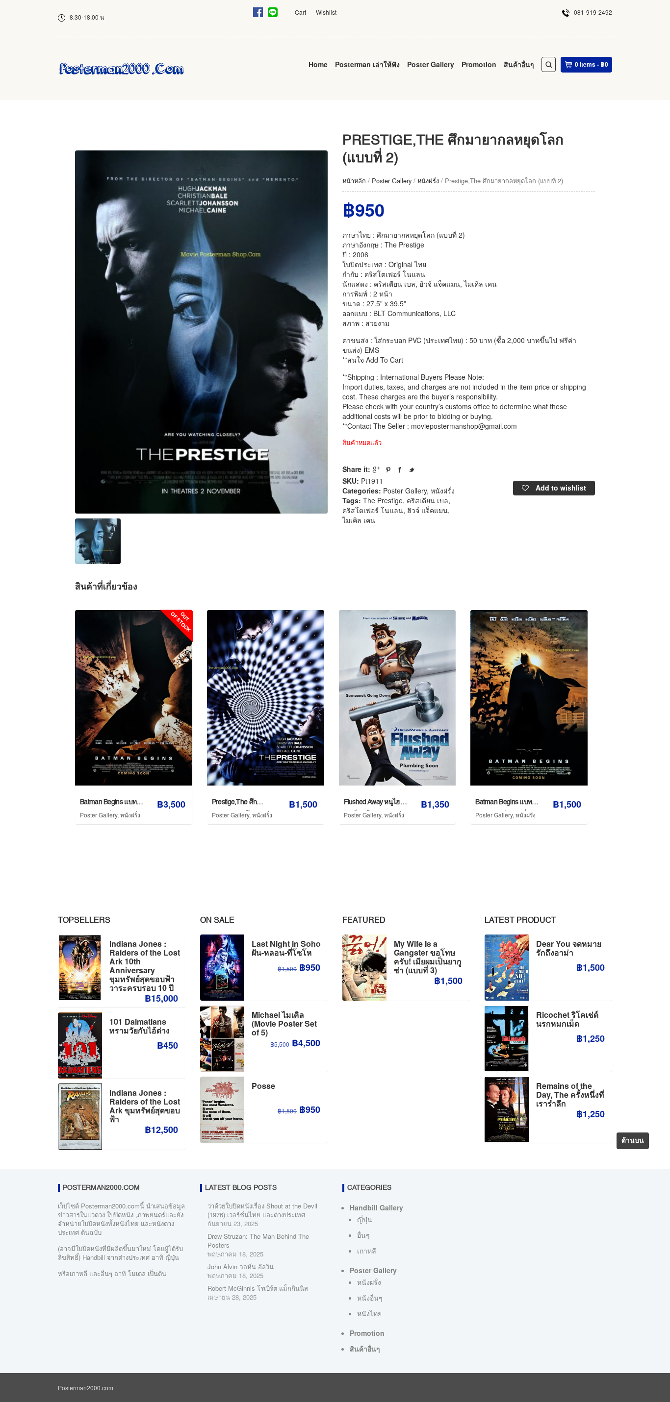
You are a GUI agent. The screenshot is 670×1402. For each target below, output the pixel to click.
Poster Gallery (430, 64)
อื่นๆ (363, 1235)
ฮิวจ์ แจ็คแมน (427, 510)
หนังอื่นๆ (370, 1298)
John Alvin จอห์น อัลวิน (240, 1266)
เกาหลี (366, 1250)
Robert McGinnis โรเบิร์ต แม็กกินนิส (257, 1288)
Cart (300, 12)
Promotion (479, 64)
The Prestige (383, 500)
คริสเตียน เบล (427, 500)
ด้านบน (632, 1140)
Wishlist (326, 12)
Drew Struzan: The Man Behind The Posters (258, 1240)
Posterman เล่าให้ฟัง (367, 64)
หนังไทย (369, 1313)
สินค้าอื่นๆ (519, 64)
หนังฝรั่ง (428, 180)
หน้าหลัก (354, 180)
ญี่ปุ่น (364, 1219)
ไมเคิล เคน (358, 520)
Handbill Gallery (376, 1207)
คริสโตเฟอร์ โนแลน (372, 510)
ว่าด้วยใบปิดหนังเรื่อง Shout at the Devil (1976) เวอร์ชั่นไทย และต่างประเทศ (262, 1210)
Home (318, 64)
